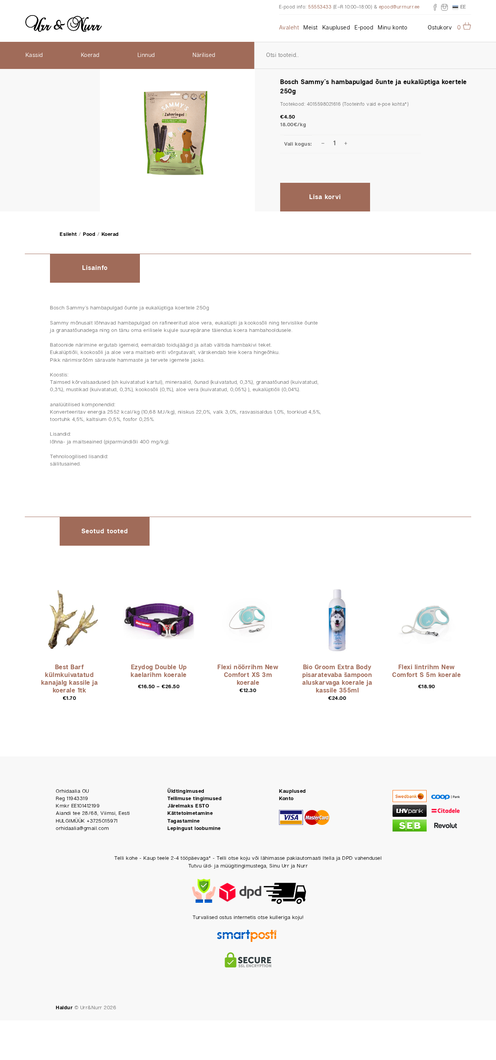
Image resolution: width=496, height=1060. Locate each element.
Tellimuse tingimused (194, 798)
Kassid (34, 55)
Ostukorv (440, 28)
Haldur (64, 1007)
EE (462, 7)
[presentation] (95, 268)
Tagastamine (183, 821)
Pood (89, 234)
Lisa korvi (325, 197)
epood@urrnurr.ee (399, 7)
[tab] (95, 268)
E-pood (364, 28)
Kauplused (336, 28)
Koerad (90, 55)
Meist (310, 28)
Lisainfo (95, 268)
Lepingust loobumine (194, 828)
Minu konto (392, 28)
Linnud (146, 55)
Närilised (204, 55)
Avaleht (289, 28)
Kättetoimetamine (190, 813)
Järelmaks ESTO (188, 806)
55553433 (319, 7)
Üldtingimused (186, 791)
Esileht (68, 234)
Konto (286, 798)
